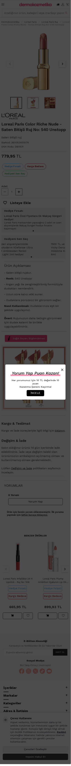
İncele (35, 392)
